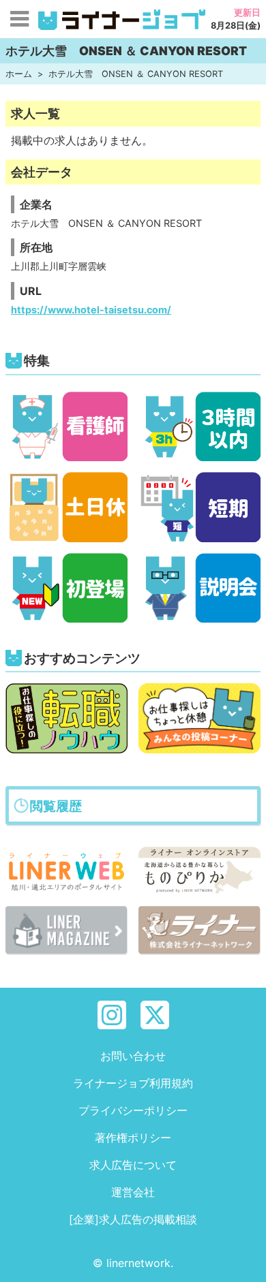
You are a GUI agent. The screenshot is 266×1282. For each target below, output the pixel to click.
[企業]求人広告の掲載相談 (133, 1219)
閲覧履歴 (56, 806)
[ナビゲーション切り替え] (19, 19)
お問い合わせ (133, 1056)
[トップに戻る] (243, 1259)
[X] (155, 1013)
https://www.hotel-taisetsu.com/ (91, 309)
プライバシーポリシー (133, 1110)
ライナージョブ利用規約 (133, 1083)
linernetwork (138, 1263)
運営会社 (133, 1192)
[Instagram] (112, 1013)
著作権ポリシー (133, 1137)
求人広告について (133, 1165)
